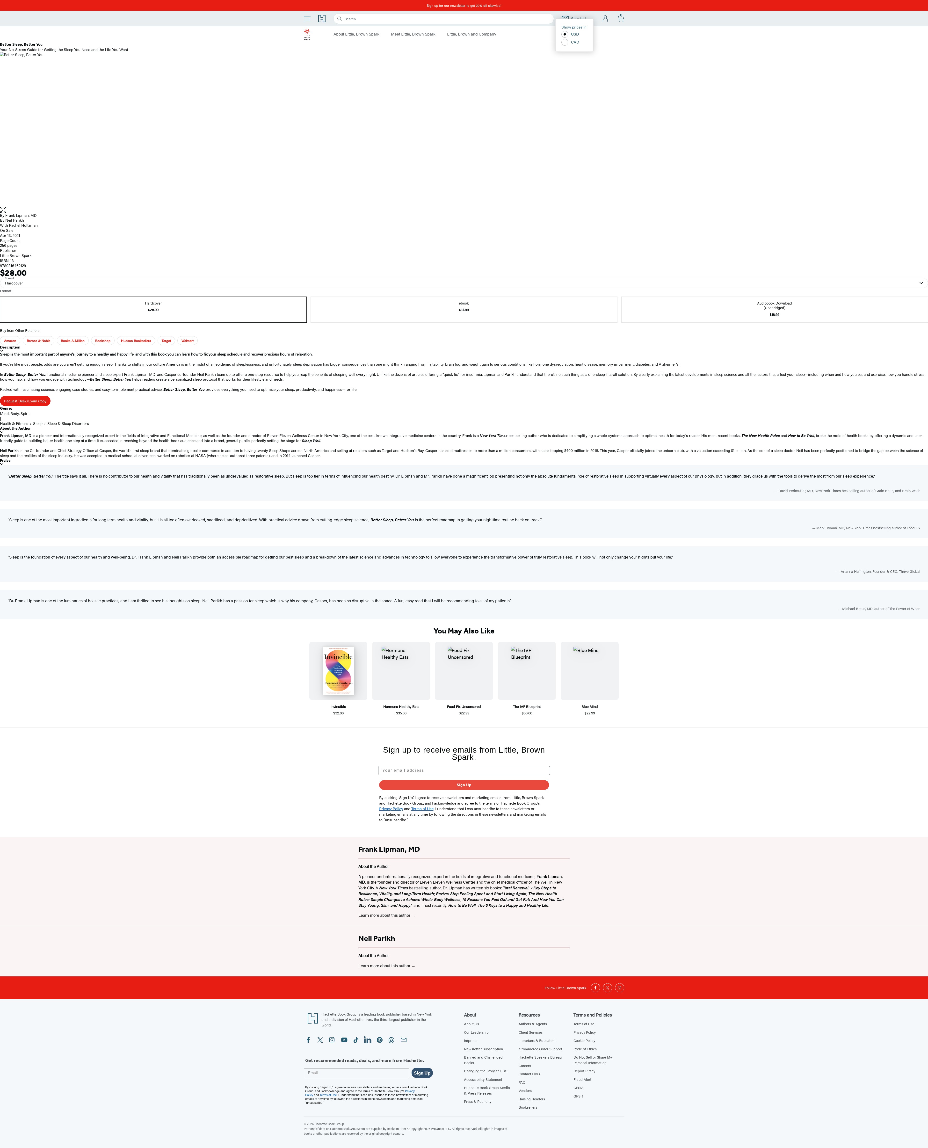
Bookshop (102, 340)
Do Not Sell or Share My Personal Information (592, 1059)
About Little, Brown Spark (356, 34)
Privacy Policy (584, 1032)
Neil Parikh (376, 938)
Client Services (531, 1032)
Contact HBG (529, 1073)
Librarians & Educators (537, 1040)
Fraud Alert (582, 1079)
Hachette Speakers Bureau (540, 1057)
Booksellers (528, 1107)
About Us (471, 1023)
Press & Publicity (477, 1101)
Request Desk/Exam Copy (25, 400)
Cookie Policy (584, 1040)
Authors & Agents (533, 1023)
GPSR (578, 1095)
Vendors (525, 1090)
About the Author (15, 428)
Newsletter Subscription (483, 1048)
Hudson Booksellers (136, 340)
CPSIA (578, 1087)
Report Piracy (584, 1070)
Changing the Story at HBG (486, 1070)
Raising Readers (532, 1098)
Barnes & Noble (38, 340)
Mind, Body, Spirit (15, 413)
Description (10, 347)
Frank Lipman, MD (21, 215)
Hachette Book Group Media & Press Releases (487, 1090)
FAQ (522, 1082)
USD (575, 34)
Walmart (187, 340)
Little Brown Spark (15, 255)
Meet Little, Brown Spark (413, 34)
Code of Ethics (585, 1048)
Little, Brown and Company (471, 34)
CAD (575, 42)
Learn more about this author (384, 915)
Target (166, 340)
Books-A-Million (73, 340)
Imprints (470, 1040)
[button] (464, 210)
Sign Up (464, 785)
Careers (525, 1065)
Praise (5, 460)
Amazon (10, 340)
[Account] (605, 19)
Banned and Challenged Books (483, 1059)
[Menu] (307, 18)
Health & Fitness (14, 423)
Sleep (38, 423)
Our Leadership (476, 1032)
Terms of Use (583, 1023)
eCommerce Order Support (540, 1048)
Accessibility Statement (483, 1079)
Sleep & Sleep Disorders (68, 423)
